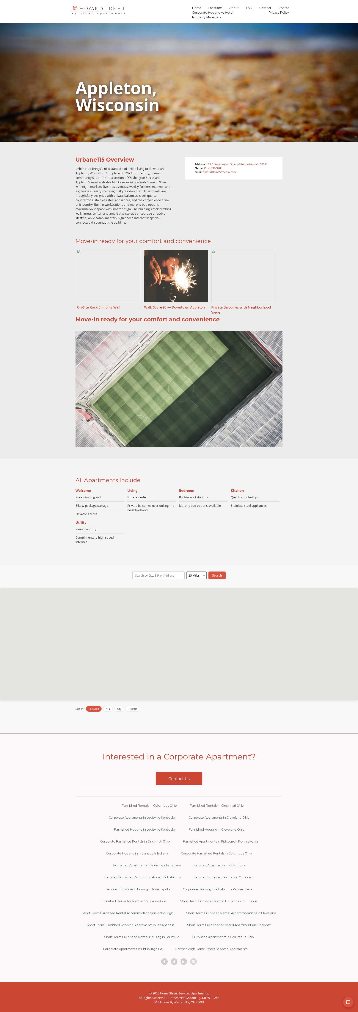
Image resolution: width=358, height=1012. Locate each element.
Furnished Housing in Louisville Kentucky (145, 829)
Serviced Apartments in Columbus (219, 865)
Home (196, 8)
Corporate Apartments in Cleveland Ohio (219, 817)
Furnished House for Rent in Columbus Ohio (134, 901)
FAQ (249, 8)
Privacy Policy (278, 12)
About (234, 8)
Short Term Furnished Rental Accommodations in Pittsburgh (127, 913)
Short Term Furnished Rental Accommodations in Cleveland (231, 913)
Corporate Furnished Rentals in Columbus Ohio (216, 853)
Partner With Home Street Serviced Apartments (211, 949)
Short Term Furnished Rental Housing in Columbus (218, 901)
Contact (265, 8)
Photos (283, 8)
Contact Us (179, 778)
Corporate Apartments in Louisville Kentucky (142, 817)
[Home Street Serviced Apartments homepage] (99, 12)
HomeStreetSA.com (182, 998)
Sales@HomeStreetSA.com (219, 172)
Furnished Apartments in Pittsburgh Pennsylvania (220, 841)
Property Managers (206, 17)
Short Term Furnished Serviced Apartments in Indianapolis (130, 925)
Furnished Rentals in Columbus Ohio (149, 805)
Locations (215, 8)
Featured (94, 708)
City (119, 708)
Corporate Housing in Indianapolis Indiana (137, 853)
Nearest (132, 708)
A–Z (108, 708)
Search (217, 575)
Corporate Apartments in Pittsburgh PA (132, 949)
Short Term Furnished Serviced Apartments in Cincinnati (229, 925)
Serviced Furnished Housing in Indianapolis (138, 889)
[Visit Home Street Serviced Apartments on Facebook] (164, 961)
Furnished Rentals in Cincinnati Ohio (217, 805)
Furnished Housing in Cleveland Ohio (216, 829)
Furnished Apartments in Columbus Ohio (223, 937)
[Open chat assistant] (348, 1002)
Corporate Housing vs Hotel (212, 12)
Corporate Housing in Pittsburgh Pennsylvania (217, 889)
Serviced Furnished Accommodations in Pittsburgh (143, 877)
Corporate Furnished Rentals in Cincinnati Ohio (135, 841)
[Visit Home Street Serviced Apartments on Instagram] (193, 961)
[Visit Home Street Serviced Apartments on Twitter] (174, 961)
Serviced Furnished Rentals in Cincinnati (223, 877)
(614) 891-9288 (213, 168)
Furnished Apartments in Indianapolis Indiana (147, 865)
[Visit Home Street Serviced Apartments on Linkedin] (183, 961)
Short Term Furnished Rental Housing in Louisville (141, 937)
